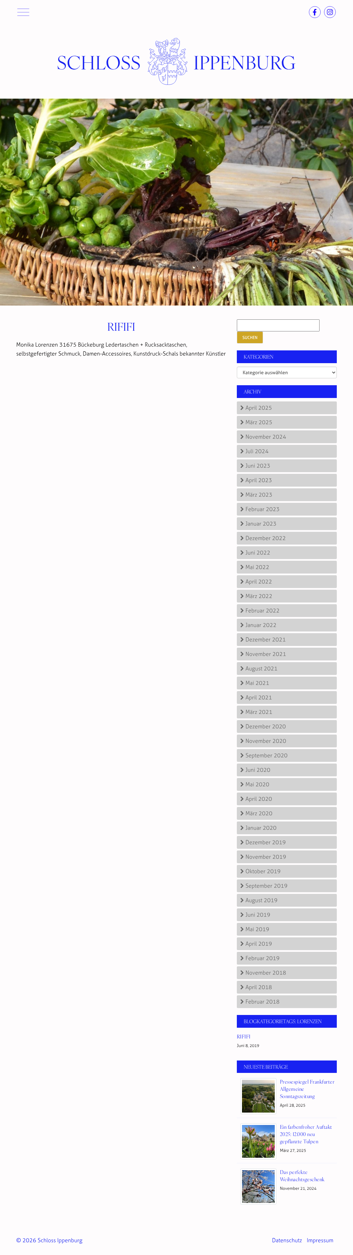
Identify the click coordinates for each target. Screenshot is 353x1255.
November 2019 (265, 856)
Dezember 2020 (265, 726)
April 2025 (258, 407)
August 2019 (261, 900)
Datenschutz (287, 1240)
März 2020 (258, 813)
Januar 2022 (260, 624)
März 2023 (258, 494)
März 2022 (258, 595)
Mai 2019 (257, 929)
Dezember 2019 (265, 842)
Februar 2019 (262, 958)
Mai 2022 (257, 567)
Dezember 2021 (265, 639)
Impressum (320, 1240)
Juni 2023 (257, 465)
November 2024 (265, 436)
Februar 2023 (262, 509)
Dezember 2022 (265, 538)
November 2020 (265, 740)
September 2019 (266, 885)
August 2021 (261, 668)
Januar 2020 (260, 827)
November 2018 (265, 972)
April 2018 (258, 987)
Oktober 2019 (263, 871)
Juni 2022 (257, 552)
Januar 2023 (260, 523)
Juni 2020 (257, 769)
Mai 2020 (257, 784)
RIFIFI (121, 326)
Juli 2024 (257, 451)
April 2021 (258, 697)
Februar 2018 (262, 1001)
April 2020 (258, 798)
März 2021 (258, 711)
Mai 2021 (257, 682)
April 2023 (258, 480)
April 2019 (258, 943)
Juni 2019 (257, 914)
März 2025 (258, 422)
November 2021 (265, 653)
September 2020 (266, 755)
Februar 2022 (262, 610)
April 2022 (258, 581)
